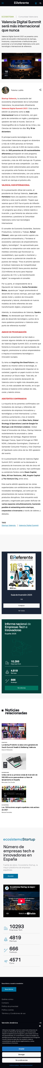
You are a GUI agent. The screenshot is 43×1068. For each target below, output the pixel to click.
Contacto (5, 1003)
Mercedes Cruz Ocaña (8, 782)
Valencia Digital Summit (29, 525)
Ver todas (21, 611)
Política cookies (14, 1065)
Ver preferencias (21, 1060)
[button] (40, 1026)
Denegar (21, 1054)
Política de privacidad (26, 1065)
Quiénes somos (7, 999)
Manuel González (7, 812)
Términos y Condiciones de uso (14, 1013)
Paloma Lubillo (17, 90)
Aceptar (21, 1049)
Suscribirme (9, 989)
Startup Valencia (9, 525)
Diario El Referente (7, 750)
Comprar (21, 605)
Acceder (11, 876)
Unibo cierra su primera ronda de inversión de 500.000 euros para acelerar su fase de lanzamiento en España (19, 777)
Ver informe (22, 688)
